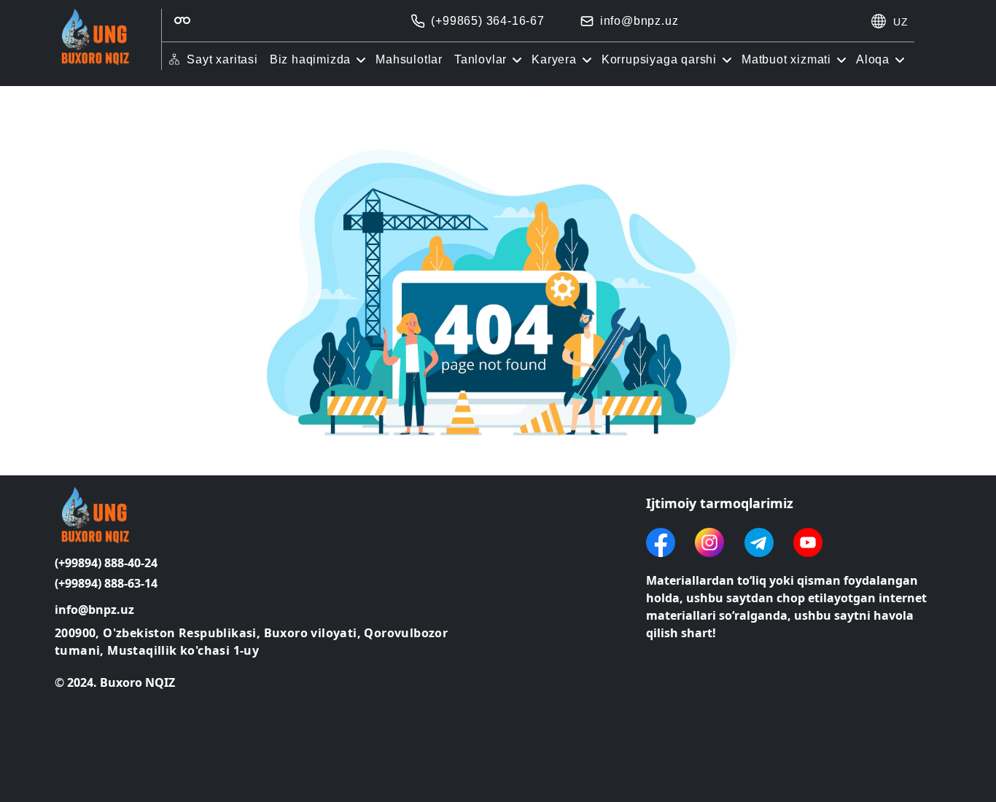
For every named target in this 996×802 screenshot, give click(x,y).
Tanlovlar (480, 59)
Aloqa (873, 59)
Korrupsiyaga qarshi (659, 59)
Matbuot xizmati (786, 59)
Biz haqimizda (310, 59)
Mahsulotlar (409, 59)
